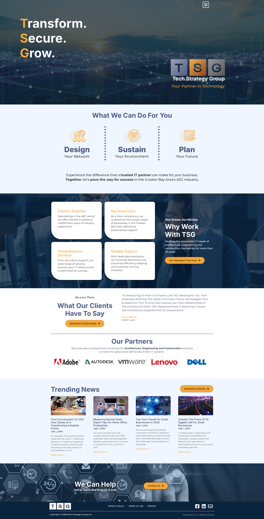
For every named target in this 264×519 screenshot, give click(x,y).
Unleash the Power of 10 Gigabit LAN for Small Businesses (193, 422)
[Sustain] (132, 136)
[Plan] (187, 136)
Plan (187, 149)
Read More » (58, 455)
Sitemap (151, 506)
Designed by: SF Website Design (199, 515)
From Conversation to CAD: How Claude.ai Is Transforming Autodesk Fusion (67, 424)
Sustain (132, 149)
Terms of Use (136, 506)
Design (77, 149)
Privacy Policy (116, 506)
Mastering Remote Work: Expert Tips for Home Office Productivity (110, 422)
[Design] (77, 136)
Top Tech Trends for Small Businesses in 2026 (152, 421)
